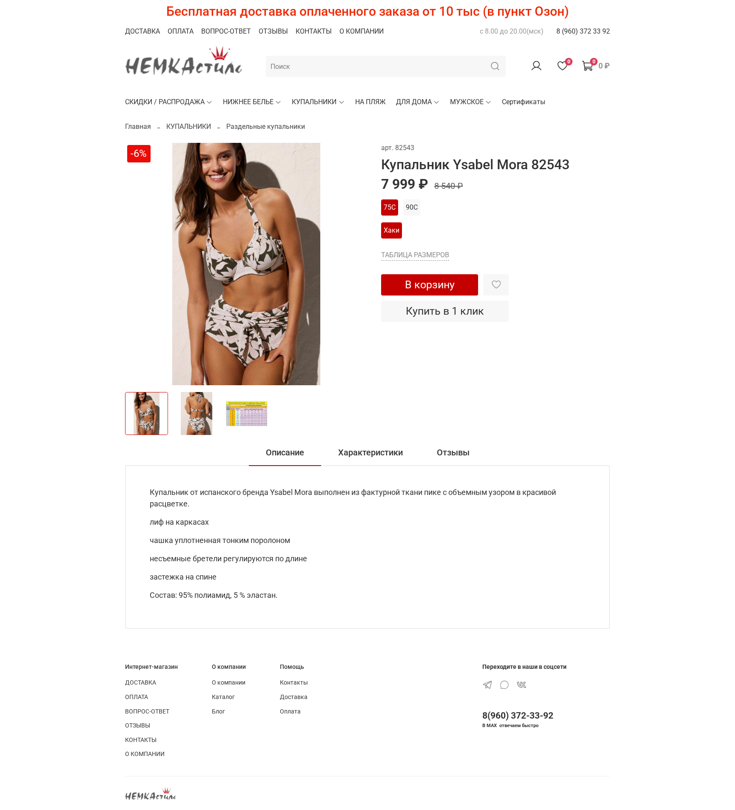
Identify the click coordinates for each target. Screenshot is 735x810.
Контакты (294, 682)
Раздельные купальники (265, 126)
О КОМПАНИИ (361, 31)
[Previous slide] (138, 264)
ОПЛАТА (181, 31)
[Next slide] (354, 264)
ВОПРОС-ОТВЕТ (226, 31)
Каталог (223, 697)
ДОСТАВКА (142, 31)
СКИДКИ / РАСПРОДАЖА (165, 102)
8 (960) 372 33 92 (583, 31)
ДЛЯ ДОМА (414, 102)
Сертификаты (523, 102)
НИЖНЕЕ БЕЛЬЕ (248, 102)
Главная (138, 126)
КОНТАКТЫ (314, 31)
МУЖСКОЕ (467, 102)
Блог (218, 711)
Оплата (290, 711)
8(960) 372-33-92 (517, 716)
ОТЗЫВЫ (273, 31)
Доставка (294, 697)
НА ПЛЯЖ (370, 102)
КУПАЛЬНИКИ (314, 102)
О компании (228, 682)
